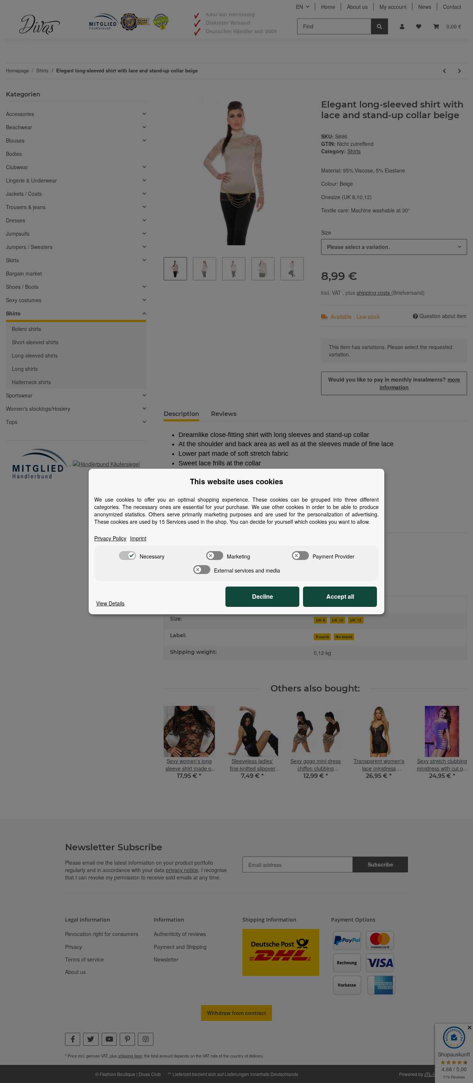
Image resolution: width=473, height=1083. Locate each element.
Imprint (138, 538)
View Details (110, 603)
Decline (262, 596)
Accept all (340, 596)
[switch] (127, 555)
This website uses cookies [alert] (236, 481)
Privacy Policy (110, 538)
